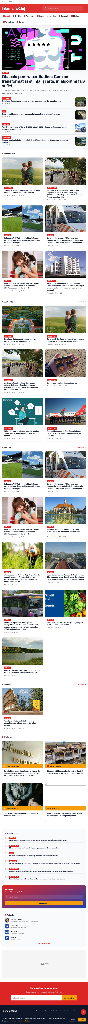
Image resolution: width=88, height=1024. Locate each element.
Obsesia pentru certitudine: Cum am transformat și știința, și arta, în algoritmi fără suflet (43, 81)
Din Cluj (18, 16)
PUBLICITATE (44, 964)
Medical (76, 16)
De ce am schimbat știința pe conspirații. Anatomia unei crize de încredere (31, 114)
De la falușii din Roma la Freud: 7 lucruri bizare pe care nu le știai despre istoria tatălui (37, 879)
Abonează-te (44, 903)
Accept (82, 1019)
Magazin (5, 73)
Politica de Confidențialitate (20, 1021)
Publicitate (54, 1011)
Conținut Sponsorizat (47, 16)
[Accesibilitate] (83, 1012)
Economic (65, 16)
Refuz (73, 1019)
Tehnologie (9, 22)
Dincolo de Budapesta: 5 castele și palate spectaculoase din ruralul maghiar (32, 101)
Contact (22, 22)
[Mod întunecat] (84, 8)
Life (4, 111)
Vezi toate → (82, 302)
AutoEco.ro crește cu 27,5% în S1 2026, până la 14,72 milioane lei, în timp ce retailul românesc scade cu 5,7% (34, 128)
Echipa (46, 1011)
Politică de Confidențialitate (68, 1011)
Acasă (7, 16)
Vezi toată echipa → (44, 943)
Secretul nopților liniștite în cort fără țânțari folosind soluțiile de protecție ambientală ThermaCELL (35, 141)
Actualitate (30, 16)
